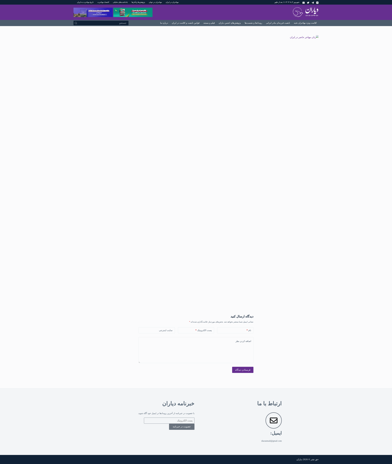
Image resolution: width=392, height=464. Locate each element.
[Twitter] (308, 3)
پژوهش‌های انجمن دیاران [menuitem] (230, 23)
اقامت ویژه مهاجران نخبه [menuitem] (305, 23)
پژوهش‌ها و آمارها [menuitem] (138, 2)
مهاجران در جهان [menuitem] (155, 2)
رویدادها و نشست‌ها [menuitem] (253, 23)
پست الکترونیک (203, 330)
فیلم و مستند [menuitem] (209, 23)
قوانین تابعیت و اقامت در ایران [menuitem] (186, 23)
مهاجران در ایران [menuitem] (172, 2)
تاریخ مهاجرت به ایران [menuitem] (85, 2)
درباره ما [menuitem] (164, 23)
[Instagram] (317, 3)
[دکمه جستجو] (76, 23)
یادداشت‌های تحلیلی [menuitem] (120, 2)
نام (249, 330)
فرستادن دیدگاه (242, 370)
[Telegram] (313, 3)
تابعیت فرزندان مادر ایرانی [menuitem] (278, 23)
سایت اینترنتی (166, 330)
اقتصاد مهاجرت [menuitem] (103, 2)
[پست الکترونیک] (303, 3)
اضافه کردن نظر (243, 341)
